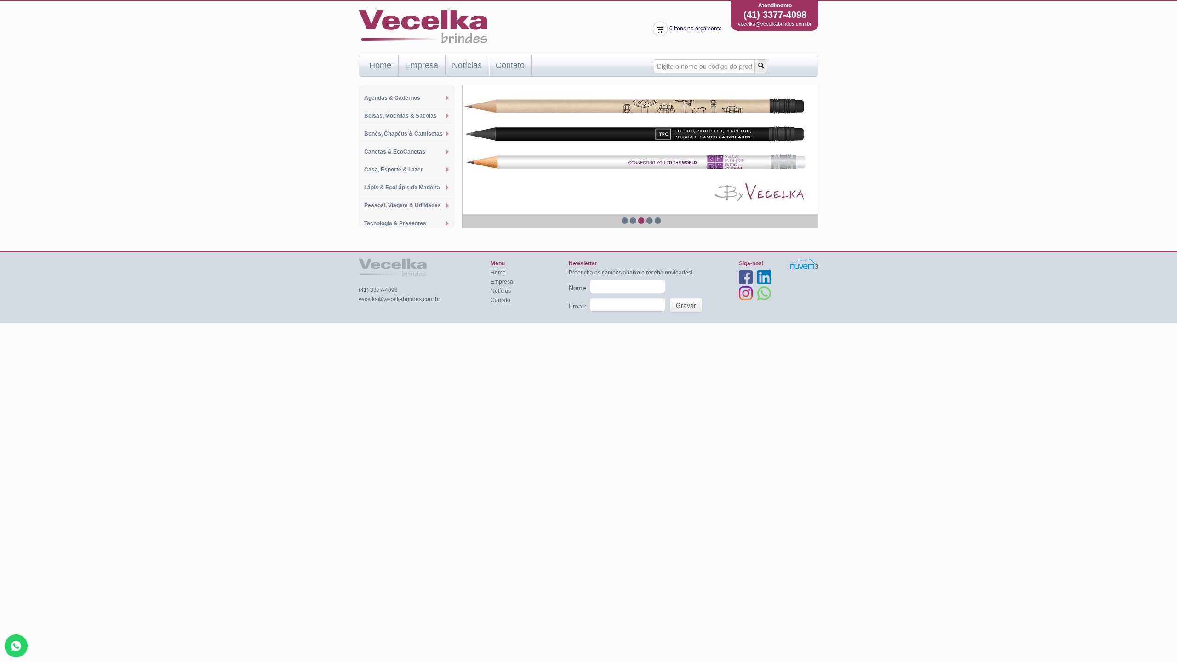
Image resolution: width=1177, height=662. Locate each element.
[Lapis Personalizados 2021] (640, 149)
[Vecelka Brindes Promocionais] (423, 26)
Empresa (421, 65)
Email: (578, 306)
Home (380, 65)
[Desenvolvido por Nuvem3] (802, 264)
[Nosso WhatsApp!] (16, 645)
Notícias (467, 65)
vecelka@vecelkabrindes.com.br (774, 24)
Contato (510, 65)
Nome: (579, 287)
